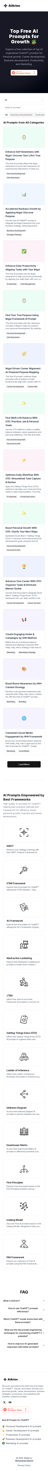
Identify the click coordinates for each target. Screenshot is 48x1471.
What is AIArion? (11, 1300)
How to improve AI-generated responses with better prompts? (23, 1345)
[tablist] (24, 114)
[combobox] (24, 100)
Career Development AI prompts (22, 1430)
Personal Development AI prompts (23, 1426)
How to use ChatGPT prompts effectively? (23, 1310)
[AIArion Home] (12, 5)
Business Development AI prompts (23, 1439)
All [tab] (6, 115)
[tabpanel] (24, 444)
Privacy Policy (24, 1465)
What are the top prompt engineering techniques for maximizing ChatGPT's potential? (23, 1332)
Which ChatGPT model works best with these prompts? (23, 1321)
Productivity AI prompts (18, 1434)
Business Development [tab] (21, 115)
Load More (24, 764)
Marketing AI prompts (17, 1443)
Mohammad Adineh (24, 1460)
